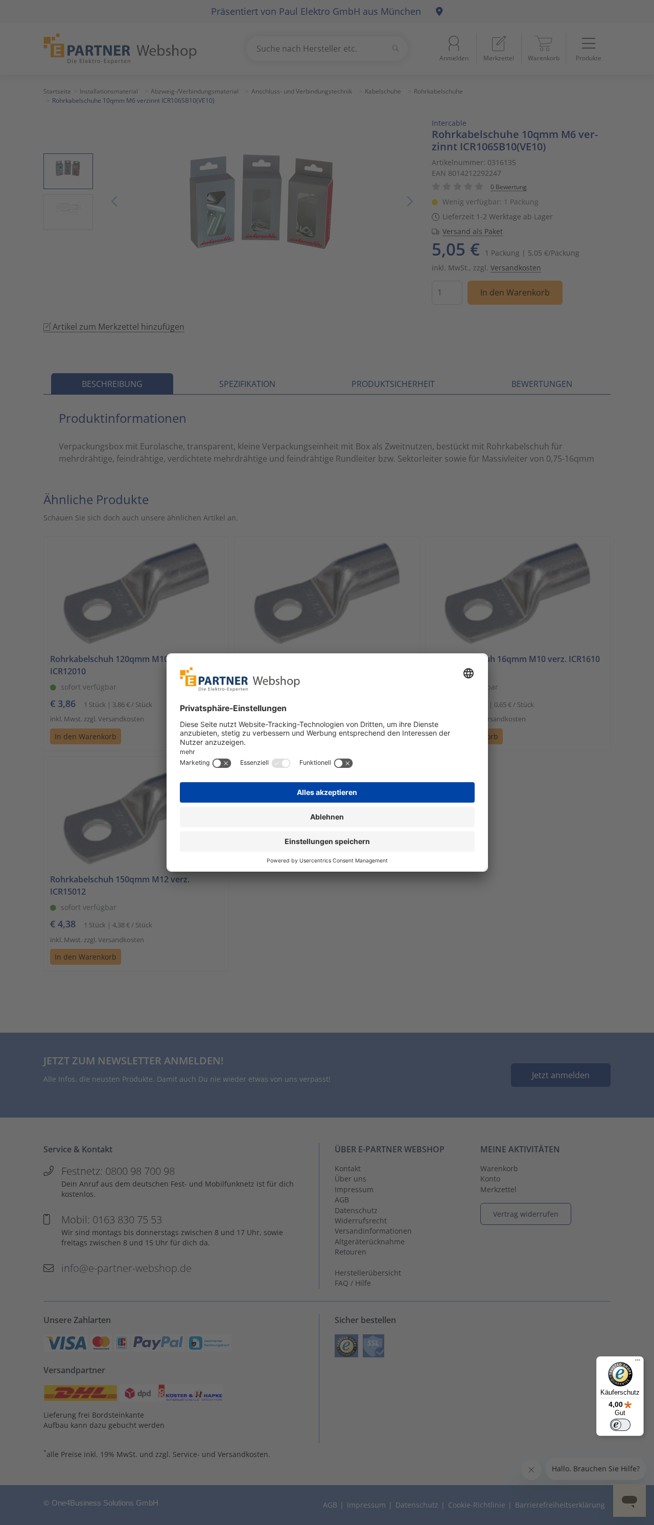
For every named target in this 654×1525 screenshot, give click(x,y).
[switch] (620, 1425)
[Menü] (638, 1362)
